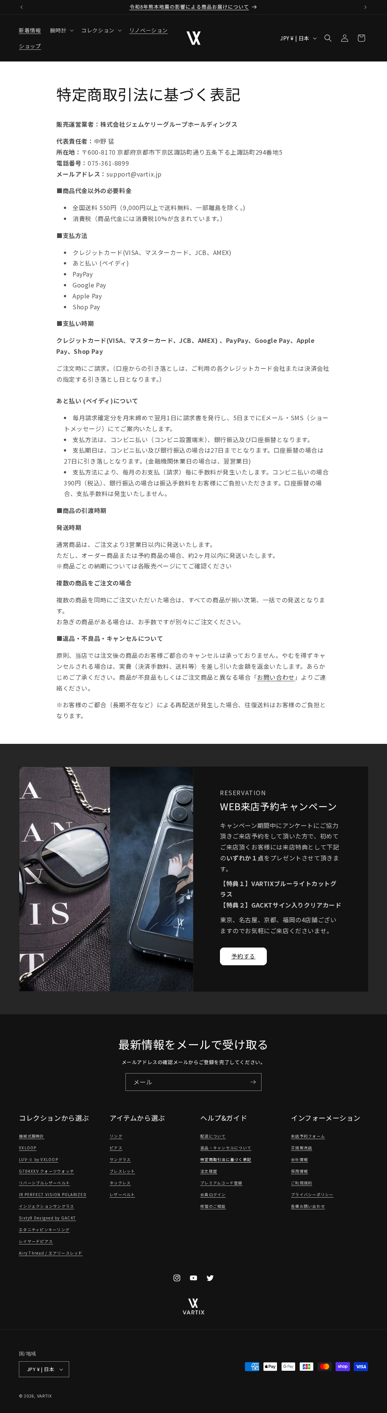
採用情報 (299, 1171)
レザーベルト (122, 1194)
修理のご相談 (213, 1206)
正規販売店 (301, 1147)
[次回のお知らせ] (365, 7)
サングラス (120, 1159)
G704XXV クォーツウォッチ (46, 1171)
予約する (243, 956)
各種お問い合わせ (308, 1206)
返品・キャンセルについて (225, 1147)
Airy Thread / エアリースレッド (51, 1253)
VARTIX (44, 1396)
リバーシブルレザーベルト (44, 1183)
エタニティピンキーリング (44, 1229)
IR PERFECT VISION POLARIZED (53, 1194)
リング (116, 1136)
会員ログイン (213, 1194)
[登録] (253, 1082)
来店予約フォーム (308, 1136)
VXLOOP (28, 1147)
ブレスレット (122, 1171)
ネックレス (120, 1183)
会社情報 (299, 1159)
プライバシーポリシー (312, 1194)
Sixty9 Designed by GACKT (47, 1218)
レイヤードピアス (36, 1241)
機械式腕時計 (32, 1136)
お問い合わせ (276, 677)
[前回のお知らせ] (21, 7)
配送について (213, 1136)
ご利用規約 (301, 1183)
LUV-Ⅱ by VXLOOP (38, 1159)
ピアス (116, 1147)
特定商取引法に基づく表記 (225, 1159)
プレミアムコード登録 (221, 1183)
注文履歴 (208, 1171)
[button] (61, 30)
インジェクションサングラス (46, 1206)
